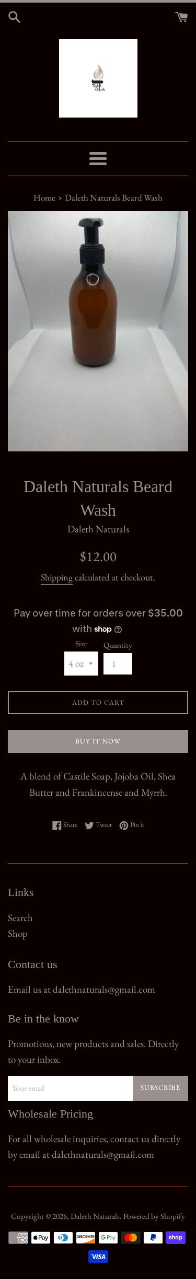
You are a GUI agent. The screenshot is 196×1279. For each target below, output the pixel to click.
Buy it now (98, 741)
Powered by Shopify (154, 1216)
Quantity (117, 645)
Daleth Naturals (95, 1216)
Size (81, 643)
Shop (18, 933)
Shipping (57, 577)
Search (20, 917)
